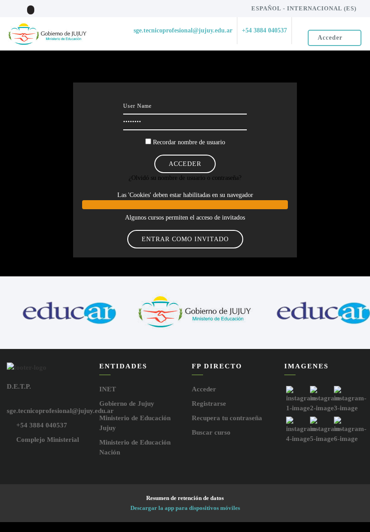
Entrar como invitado (185, 239)
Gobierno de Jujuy (126, 403)
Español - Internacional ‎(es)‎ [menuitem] (303, 8)
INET (107, 389)
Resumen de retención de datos (185, 498)
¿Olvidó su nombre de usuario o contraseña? (185, 177)
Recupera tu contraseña (227, 418)
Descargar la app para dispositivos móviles (185, 507)
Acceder (330, 37)
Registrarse (209, 403)
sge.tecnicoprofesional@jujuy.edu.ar (60, 410)
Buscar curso (211, 432)
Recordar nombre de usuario (189, 142)
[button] (185, 204)
